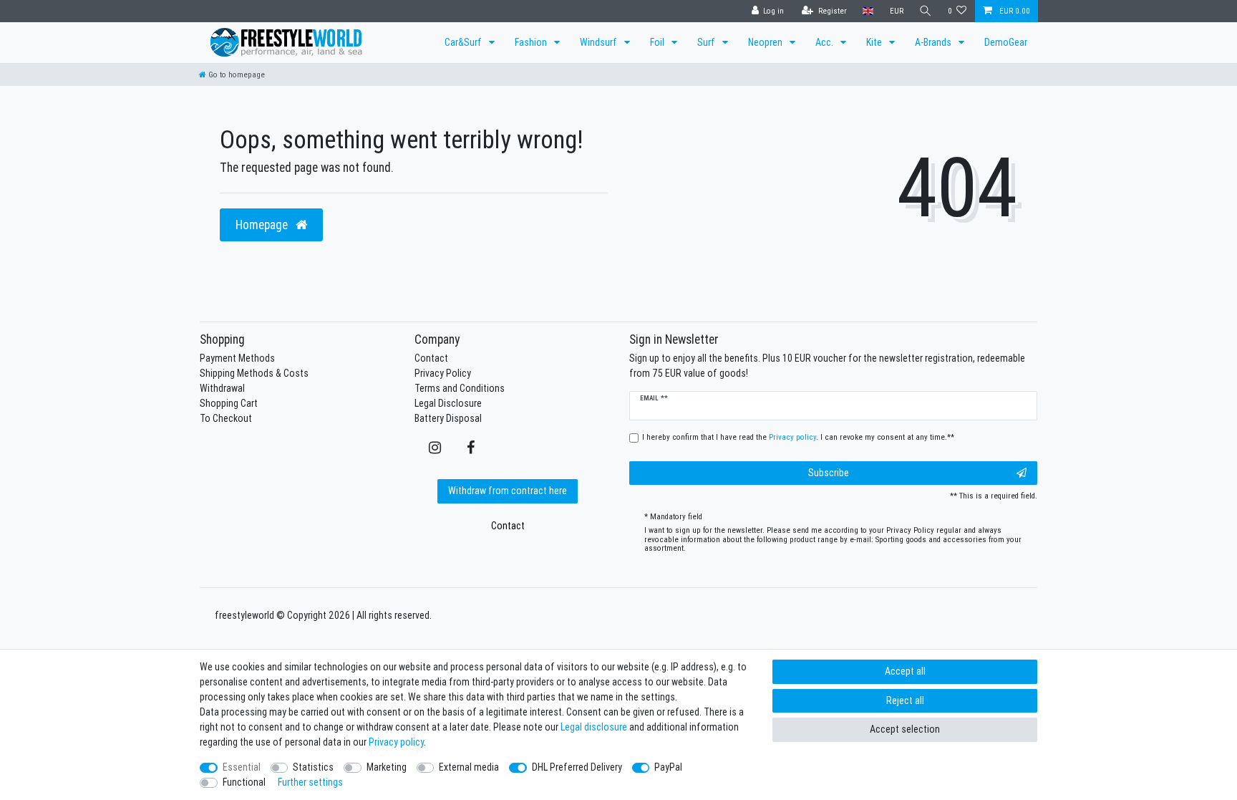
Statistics (313, 767)
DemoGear (1005, 42)
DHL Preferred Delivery (577, 767)
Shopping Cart (229, 403)
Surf (707, 42)
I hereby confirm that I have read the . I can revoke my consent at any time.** (798, 437)
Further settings (310, 782)
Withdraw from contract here (507, 490)
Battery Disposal (448, 418)
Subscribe (828, 472)
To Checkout (226, 418)
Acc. (825, 42)
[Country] (868, 11)
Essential (242, 767)
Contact (431, 358)
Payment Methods (237, 358)
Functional (244, 782)
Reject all (905, 700)
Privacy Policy (442, 373)
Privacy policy (396, 742)
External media (469, 767)
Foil (658, 42)
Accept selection (905, 729)
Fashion (532, 42)
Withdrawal (222, 388)
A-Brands (934, 42)
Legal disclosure (594, 727)
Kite (875, 42)
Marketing (387, 767)
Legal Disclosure (448, 403)
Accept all (905, 671)
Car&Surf (464, 42)
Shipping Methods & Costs (254, 373)
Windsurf (599, 42)
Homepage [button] (263, 224)
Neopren (766, 42)
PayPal (668, 767)
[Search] (925, 11)
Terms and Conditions (459, 388)
